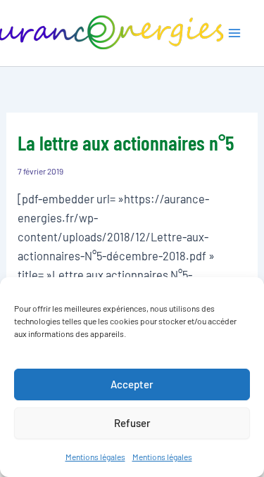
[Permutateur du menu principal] (234, 33)
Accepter (132, 384)
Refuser (132, 422)
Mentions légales (95, 457)
